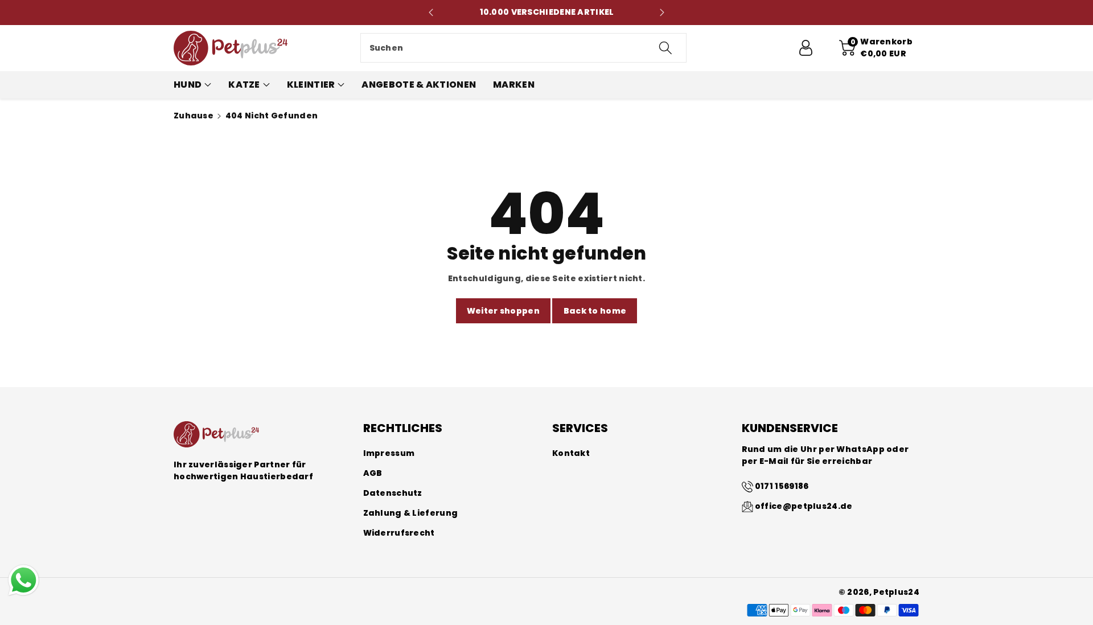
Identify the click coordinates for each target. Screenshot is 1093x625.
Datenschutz (392, 493)
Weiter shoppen (503, 310)
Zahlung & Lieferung (410, 513)
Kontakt (571, 453)
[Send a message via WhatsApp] (24, 580)
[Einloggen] (805, 47)
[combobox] (523, 48)
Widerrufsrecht (399, 532)
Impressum (389, 453)
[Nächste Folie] (662, 12)
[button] (876, 47)
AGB (373, 473)
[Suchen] (665, 48)
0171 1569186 (782, 486)
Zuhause (193, 115)
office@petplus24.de (804, 506)
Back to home (595, 310)
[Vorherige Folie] (431, 12)
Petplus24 (896, 592)
